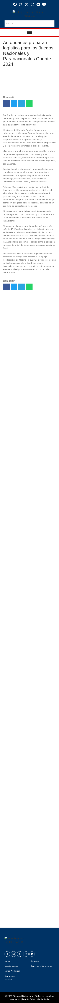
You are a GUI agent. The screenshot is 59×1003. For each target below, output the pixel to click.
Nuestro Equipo (11, 966)
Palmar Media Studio (39, 999)
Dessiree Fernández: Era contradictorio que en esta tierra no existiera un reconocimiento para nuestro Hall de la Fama (27, 341)
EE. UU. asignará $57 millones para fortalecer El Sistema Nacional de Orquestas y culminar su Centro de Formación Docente (28, 883)
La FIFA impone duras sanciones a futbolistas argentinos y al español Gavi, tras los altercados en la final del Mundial (28, 531)
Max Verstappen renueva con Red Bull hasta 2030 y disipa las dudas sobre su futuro (29, 564)
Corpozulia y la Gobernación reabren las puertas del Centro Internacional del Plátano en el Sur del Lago (28, 818)
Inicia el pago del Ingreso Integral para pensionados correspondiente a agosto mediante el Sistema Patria (29, 467)
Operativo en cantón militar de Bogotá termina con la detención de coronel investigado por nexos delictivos (27, 385)
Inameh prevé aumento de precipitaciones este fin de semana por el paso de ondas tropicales (29, 510)
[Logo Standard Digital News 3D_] (30, 13)
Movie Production (12, 971)
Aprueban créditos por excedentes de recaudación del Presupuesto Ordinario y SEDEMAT (28, 858)
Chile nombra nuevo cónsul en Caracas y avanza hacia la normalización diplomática (28, 549)
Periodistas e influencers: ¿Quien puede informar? (27, 837)
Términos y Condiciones (41, 966)
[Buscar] (51, 23)
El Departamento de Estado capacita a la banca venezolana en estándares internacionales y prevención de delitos (27, 489)
